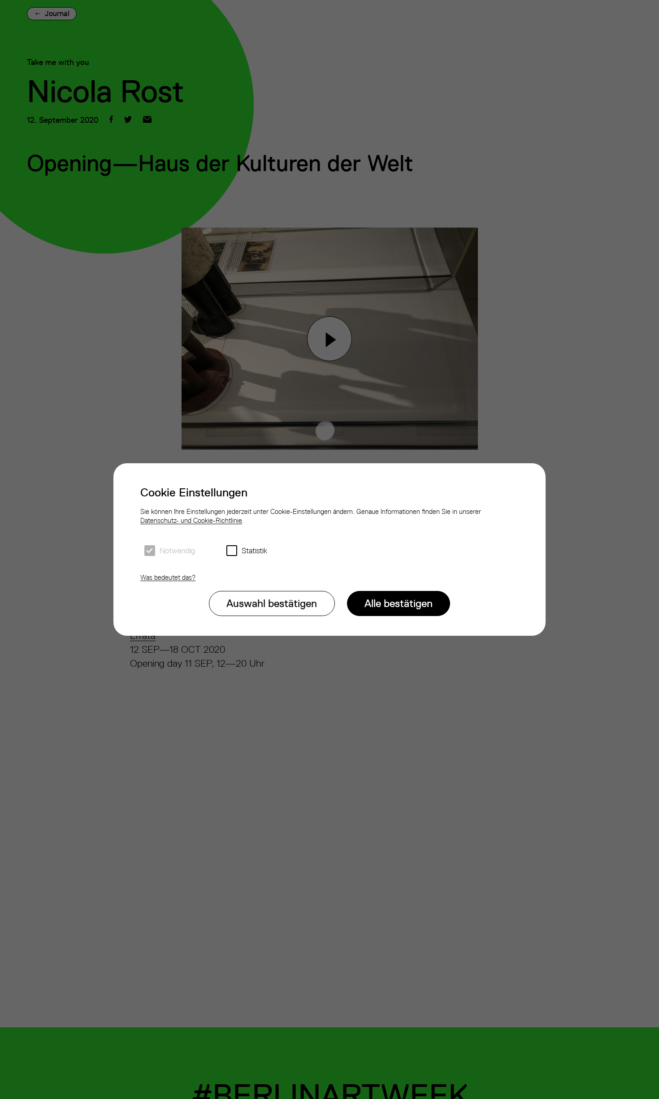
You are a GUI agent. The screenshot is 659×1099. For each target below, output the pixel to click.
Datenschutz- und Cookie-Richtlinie (191, 520)
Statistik (254, 550)
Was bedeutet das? (167, 577)
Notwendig (177, 550)
